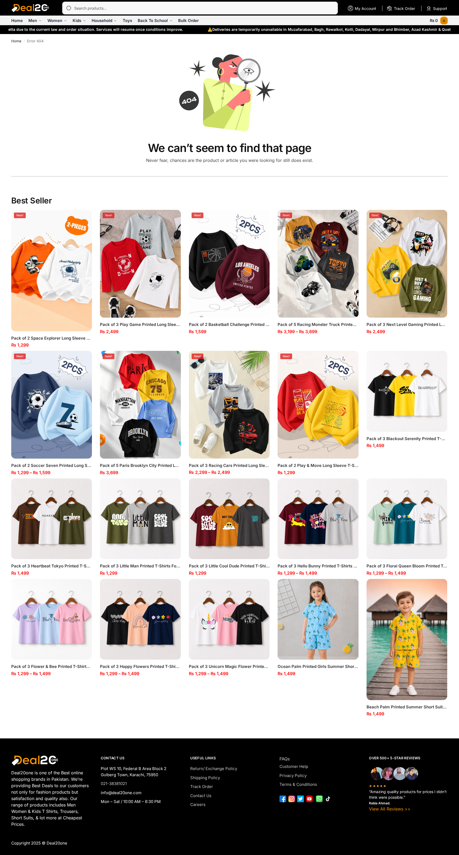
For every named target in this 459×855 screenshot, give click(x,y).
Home (16, 41)
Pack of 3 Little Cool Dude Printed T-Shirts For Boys (229, 565)
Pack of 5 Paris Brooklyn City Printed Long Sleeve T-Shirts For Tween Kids (140, 465)
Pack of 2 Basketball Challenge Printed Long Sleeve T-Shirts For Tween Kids (229, 324)
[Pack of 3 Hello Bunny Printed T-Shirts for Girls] (318, 518)
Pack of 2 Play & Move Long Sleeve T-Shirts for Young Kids (318, 465)
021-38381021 (114, 783)
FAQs (284, 758)
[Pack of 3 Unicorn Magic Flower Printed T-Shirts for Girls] (229, 619)
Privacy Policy (293, 775)
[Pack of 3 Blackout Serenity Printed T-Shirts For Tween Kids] (407, 391)
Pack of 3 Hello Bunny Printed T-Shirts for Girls (318, 565)
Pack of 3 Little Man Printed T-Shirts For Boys (140, 565)
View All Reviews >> (390, 809)
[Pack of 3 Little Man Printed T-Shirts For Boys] (140, 518)
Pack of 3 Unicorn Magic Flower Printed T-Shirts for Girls (229, 666)
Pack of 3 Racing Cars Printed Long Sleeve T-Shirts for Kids (229, 465)
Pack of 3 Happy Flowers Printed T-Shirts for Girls (140, 666)
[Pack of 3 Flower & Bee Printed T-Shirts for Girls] (51, 619)
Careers (198, 804)
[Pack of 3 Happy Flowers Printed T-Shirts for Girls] (140, 619)
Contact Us (200, 795)
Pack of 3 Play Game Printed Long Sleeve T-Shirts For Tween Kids (140, 324)
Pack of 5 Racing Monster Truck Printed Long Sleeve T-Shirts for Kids (318, 324)
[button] (439, 20)
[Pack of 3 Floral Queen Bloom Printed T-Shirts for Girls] (407, 518)
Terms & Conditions (298, 784)
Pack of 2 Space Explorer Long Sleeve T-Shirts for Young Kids (51, 338)
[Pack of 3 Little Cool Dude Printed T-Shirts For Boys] (229, 518)
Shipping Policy (205, 777)
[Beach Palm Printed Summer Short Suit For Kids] (407, 639)
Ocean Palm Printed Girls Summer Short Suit (318, 666)
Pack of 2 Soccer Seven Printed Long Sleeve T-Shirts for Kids (51, 465)
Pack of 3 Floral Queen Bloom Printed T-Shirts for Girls (407, 565)
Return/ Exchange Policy (213, 768)
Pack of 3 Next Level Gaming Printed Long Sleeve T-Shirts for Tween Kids (407, 324)
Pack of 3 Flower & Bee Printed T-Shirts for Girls (51, 666)
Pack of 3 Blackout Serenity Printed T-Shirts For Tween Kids (407, 438)
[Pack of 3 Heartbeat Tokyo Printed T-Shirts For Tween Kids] (51, 518)
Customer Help (293, 766)
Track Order (201, 786)
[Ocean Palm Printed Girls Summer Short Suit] (318, 619)
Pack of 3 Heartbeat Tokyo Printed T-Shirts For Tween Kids (51, 565)
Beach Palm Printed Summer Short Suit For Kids (407, 706)
